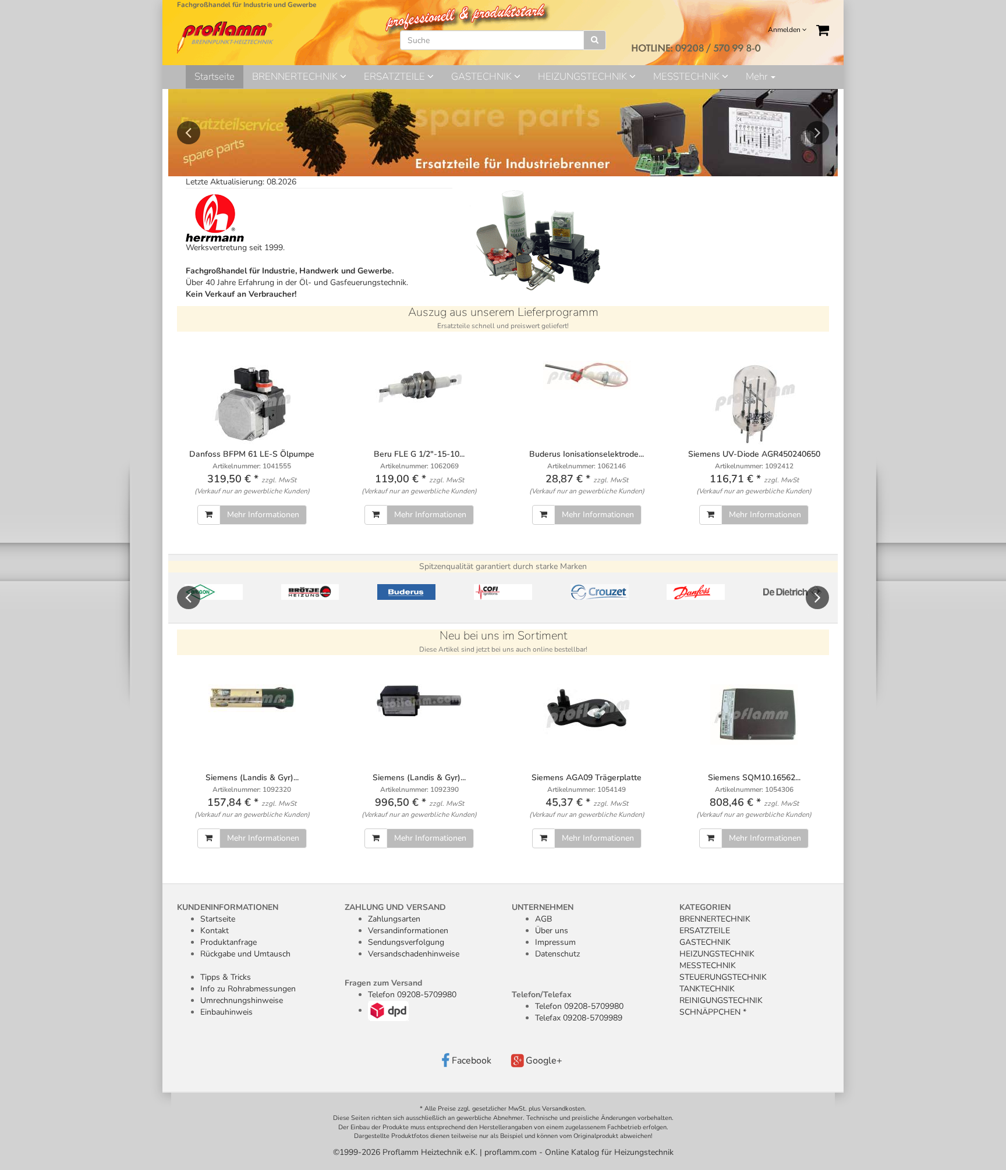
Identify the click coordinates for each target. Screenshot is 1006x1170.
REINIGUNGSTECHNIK (721, 1000)
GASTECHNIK (482, 76)
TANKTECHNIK (707, 988)
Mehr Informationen (263, 514)
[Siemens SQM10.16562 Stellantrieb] (754, 714)
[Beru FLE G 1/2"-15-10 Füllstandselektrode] (420, 385)
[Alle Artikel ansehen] (213, 592)
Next (817, 132)
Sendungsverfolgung (406, 942)
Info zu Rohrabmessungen (248, 988)
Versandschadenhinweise (413, 953)
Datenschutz (557, 953)
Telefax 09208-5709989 (578, 1017)
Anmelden (785, 29)
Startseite (214, 76)
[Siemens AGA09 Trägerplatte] (587, 710)
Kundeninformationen (227, 907)
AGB (543, 918)
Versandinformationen (408, 930)
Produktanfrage (228, 942)
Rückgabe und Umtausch (245, 953)
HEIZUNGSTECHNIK (583, 76)
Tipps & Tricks (225, 977)
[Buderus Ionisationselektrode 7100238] (587, 375)
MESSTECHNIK (687, 76)
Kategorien (705, 907)
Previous (188, 132)
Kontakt (214, 930)
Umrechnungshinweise (241, 1000)
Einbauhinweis (226, 1012)
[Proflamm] (226, 36)
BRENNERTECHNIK (296, 76)
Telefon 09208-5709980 (412, 994)
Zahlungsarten (394, 918)
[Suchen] (594, 40)
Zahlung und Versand (395, 907)
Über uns (551, 930)
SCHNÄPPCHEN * (712, 1012)
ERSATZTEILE (395, 76)
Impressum (555, 942)
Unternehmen (542, 907)
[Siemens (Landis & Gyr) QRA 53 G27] (420, 701)
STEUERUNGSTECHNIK (723, 977)
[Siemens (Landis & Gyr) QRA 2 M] (252, 698)
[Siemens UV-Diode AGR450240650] (754, 404)
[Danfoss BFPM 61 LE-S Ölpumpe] (252, 404)
